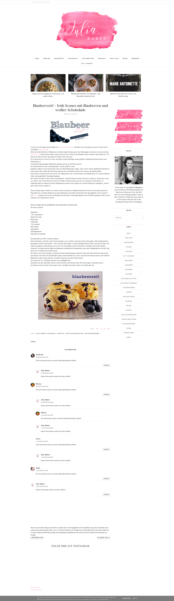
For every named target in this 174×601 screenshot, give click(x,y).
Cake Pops (129, 238)
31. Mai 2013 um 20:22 (42, 386)
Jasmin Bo (39, 355)
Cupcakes (128, 251)
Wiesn (129, 337)
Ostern (129, 292)
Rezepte (60, 333)
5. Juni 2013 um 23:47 (42, 486)
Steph (38, 468)
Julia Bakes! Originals (46, 333)
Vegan (128, 328)
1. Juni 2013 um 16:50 (47, 415)
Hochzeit (128, 274)
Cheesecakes (129, 242)
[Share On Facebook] (101, 328)
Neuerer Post (38, 537)
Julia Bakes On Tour (128, 278)
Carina (35, 195)
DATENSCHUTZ (36, 590)
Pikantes (128, 301)
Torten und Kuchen (128, 319)
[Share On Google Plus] (104, 328)
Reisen (128, 306)
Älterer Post (103, 537)
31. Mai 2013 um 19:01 (42, 357)
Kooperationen (129, 287)
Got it (135, 598)
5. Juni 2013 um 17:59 (42, 470)
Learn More (126, 598)
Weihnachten (129, 333)
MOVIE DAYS (35, 154)
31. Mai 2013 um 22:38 (47, 402)
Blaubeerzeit (43, 149)
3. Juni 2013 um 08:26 (47, 457)
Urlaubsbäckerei (91, 333)
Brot (129, 233)
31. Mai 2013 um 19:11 (47, 373)
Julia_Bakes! (45, 370)
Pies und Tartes (129, 296)
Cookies (129, 247)
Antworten (106, 365)
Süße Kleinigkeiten (74, 333)
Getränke (128, 269)
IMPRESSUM (35, 587)
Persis (38, 439)
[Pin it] (108, 328)
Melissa (38, 384)
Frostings (129, 260)
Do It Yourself (128, 256)
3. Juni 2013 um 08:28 (47, 428)
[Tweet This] (97, 328)
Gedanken (129, 265)
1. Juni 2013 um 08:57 (42, 441)
